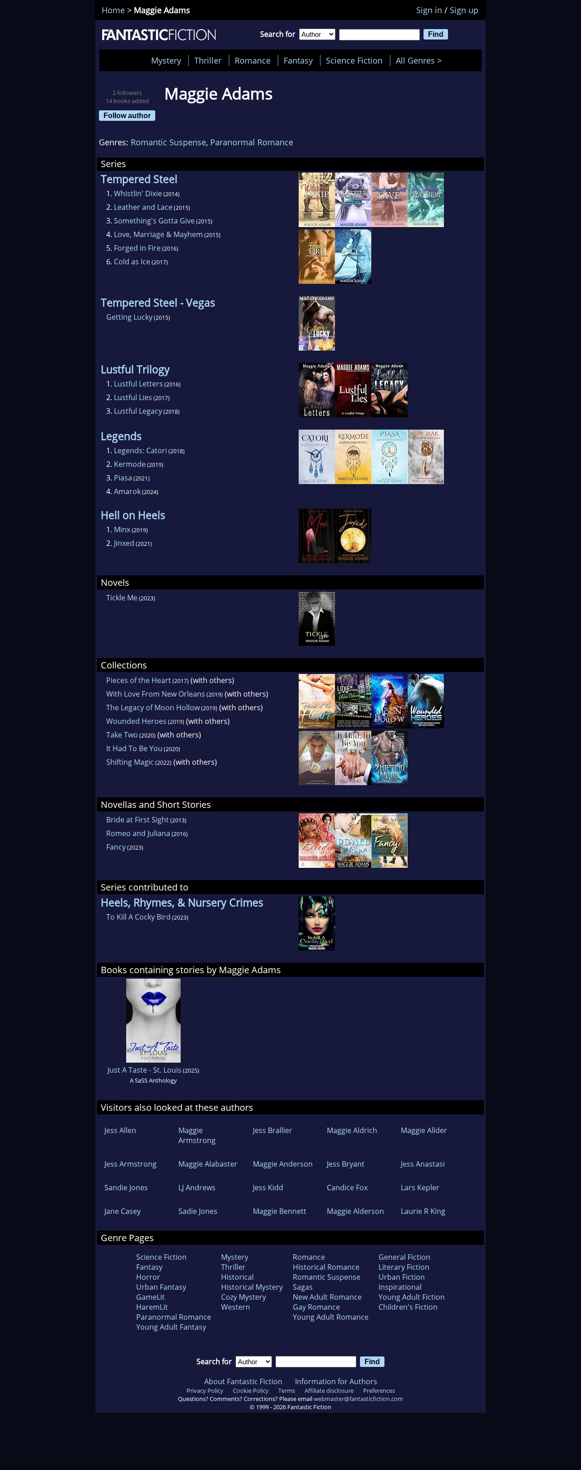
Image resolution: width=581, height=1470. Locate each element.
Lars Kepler (420, 1188)
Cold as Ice (132, 262)
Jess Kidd (268, 1188)
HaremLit (152, 1307)
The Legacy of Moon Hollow (153, 708)
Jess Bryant (345, 1164)
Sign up (464, 10)
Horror (148, 1277)
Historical (237, 1277)
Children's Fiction (408, 1307)
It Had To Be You (134, 748)
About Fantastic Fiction (243, 1381)
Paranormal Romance (251, 142)
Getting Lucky (129, 317)
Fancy (116, 847)
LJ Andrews (197, 1188)
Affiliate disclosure (329, 1390)
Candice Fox (347, 1188)
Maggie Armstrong (197, 1135)
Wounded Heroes (136, 721)
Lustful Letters (138, 384)
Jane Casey (122, 1211)
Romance (253, 60)
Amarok (127, 491)
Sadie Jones (197, 1211)
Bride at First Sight (137, 820)
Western (235, 1307)
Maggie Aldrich (352, 1130)
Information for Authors (336, 1381)
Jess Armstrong (130, 1164)
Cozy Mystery (243, 1297)
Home (113, 10)
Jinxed (124, 543)
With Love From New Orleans (155, 694)
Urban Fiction (402, 1277)
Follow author (127, 115)
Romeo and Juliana (138, 833)
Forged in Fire (137, 248)
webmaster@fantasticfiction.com (358, 1399)
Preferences (379, 1390)
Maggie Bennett (279, 1211)
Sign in (429, 10)
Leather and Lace (143, 207)
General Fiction (404, 1257)
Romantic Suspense (168, 142)
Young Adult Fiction (412, 1297)
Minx (122, 530)
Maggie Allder (424, 1130)
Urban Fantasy (161, 1287)
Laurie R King (423, 1211)
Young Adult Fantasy (171, 1327)
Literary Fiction (404, 1267)
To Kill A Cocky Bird (138, 917)
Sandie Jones (126, 1188)
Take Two (122, 735)
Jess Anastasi (423, 1164)
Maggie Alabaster (207, 1164)
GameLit (150, 1297)
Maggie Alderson (355, 1211)
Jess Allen (120, 1130)
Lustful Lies (133, 397)
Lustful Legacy (138, 411)
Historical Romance (326, 1267)
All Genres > (421, 60)
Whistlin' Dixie (138, 193)
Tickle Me (122, 598)
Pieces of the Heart (138, 680)
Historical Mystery (252, 1287)
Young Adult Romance (331, 1317)
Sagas (303, 1287)
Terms (286, 1390)
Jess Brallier (272, 1130)
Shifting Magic (130, 762)
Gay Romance (316, 1307)
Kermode (130, 464)
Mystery (166, 60)
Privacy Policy (205, 1390)
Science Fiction (354, 60)
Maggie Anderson (283, 1164)
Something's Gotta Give (154, 221)
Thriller (208, 60)
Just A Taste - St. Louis (145, 1070)
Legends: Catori (140, 450)
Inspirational (400, 1287)
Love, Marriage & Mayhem (158, 234)
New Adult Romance (327, 1297)
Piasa (123, 478)
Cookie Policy (251, 1390)
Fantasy (298, 60)
